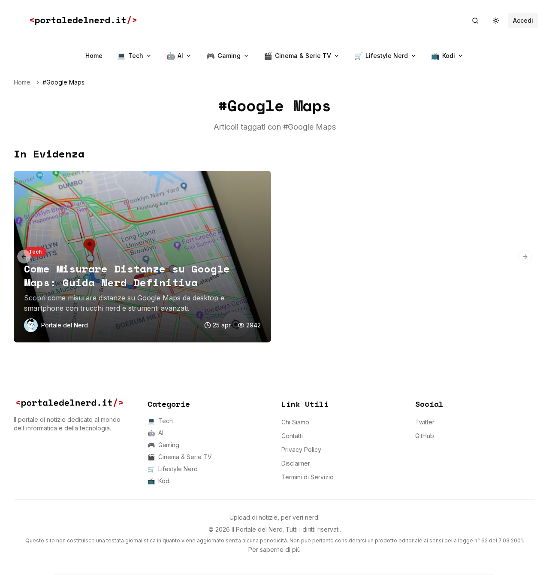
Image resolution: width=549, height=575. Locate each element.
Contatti (292, 435)
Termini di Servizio (307, 477)
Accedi (523, 20)
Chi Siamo (295, 422)
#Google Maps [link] (63, 82)
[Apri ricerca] (475, 20)
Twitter (424, 422)
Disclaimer (295, 463)
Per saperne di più (274, 549)
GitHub (424, 435)
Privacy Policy (301, 449)
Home (94, 55)
